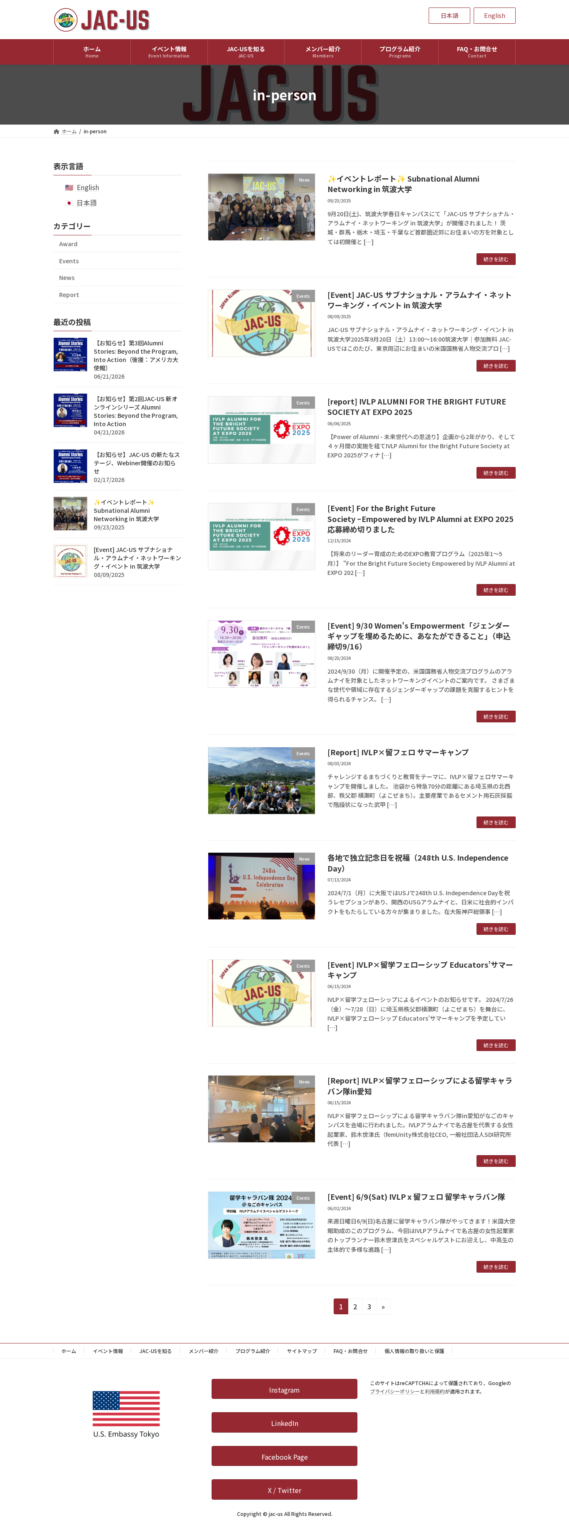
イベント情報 (108, 1350)
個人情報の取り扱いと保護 (414, 1350)
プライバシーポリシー (395, 1391)
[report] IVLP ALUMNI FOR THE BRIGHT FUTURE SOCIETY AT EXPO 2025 (416, 406)
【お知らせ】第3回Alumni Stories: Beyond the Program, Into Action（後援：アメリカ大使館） (136, 355)
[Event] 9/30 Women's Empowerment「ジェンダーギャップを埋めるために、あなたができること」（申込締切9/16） (419, 636)
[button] (449, 15)
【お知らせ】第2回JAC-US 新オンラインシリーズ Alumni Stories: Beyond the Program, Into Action (136, 411)
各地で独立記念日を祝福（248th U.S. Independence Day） (417, 862)
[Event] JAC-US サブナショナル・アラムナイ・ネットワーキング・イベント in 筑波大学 (419, 299)
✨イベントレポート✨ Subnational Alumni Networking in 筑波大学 (403, 183)
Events (69, 261)
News (67, 277)
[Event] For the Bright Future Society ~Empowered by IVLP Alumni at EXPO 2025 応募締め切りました (424, 518)
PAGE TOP (548, 1474)
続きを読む (496, 258)
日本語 (87, 202)
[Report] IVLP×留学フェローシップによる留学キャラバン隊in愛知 (419, 1085)
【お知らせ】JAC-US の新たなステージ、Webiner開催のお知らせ (137, 462)
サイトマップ (302, 1350)
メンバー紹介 (204, 1350)
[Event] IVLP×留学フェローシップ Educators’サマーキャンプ (420, 969)
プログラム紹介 (252, 1350)
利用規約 (435, 1391)
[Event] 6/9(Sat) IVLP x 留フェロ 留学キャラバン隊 (416, 1196)
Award (68, 244)
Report (69, 294)
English (88, 187)
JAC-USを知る (156, 1350)
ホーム (68, 1350)
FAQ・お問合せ (351, 1350)
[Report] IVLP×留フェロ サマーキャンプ (398, 752)
